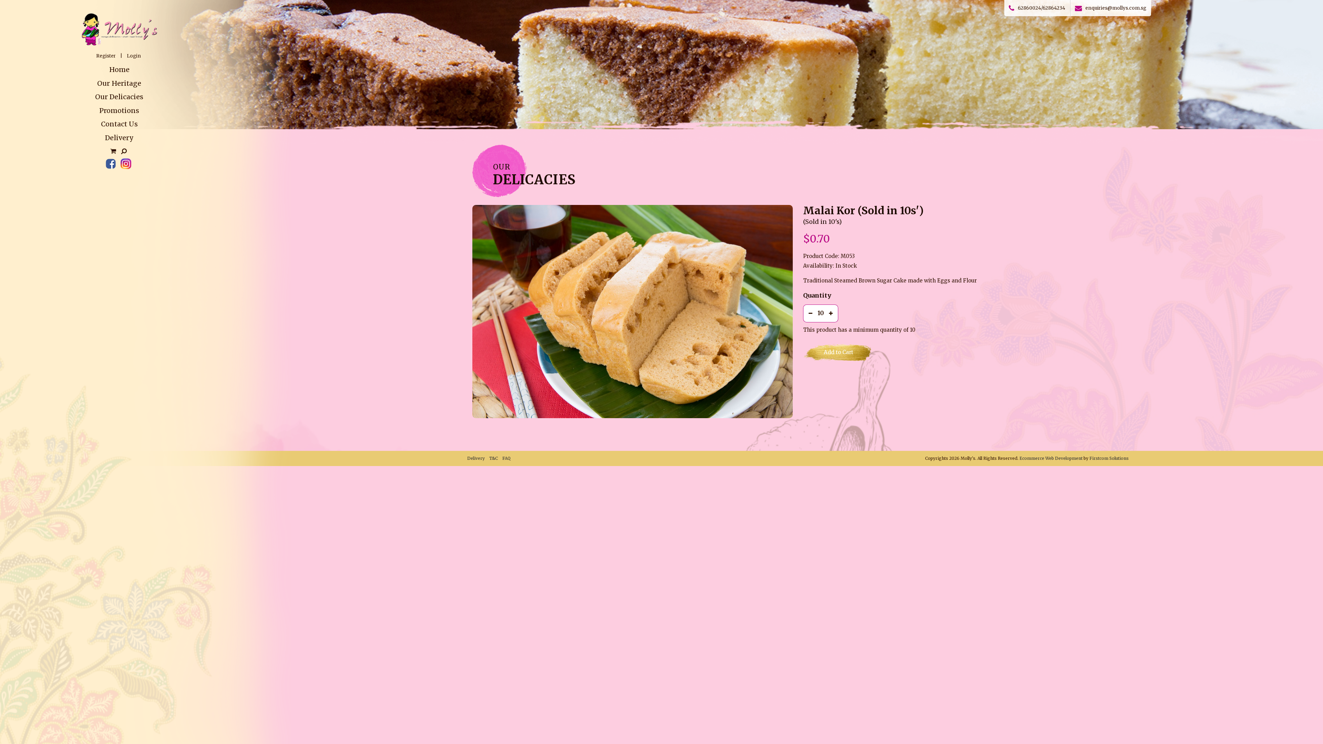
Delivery (119, 138)
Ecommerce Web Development (1051, 458)
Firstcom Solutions (1109, 458)
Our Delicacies (119, 97)
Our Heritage (119, 83)
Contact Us (119, 124)
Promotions (119, 110)
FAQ (506, 458)
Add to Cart (838, 352)
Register (106, 56)
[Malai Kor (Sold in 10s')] (632, 311)
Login (134, 56)
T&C (493, 458)
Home (119, 69)
